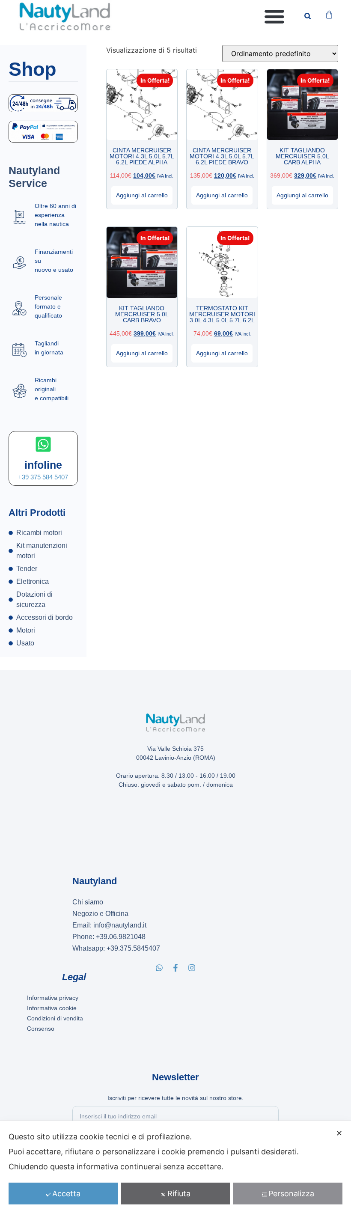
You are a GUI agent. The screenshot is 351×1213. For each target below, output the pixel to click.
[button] (274, 16)
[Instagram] (192, 968)
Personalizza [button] (291, 1193)
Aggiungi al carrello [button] (142, 195)
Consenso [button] (40, 1028)
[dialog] (175, 1167)
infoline (43, 465)
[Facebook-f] (175, 968)
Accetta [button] (66, 1193)
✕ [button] (339, 1133)
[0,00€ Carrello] (329, 14)
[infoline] (43, 444)
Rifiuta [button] (178, 1193)
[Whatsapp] (159, 968)
